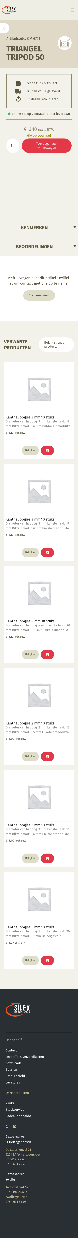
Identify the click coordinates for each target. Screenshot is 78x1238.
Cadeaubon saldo (18, 1116)
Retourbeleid (15, 1076)
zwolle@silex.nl (17, 1197)
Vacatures (13, 1082)
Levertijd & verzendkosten (25, 1057)
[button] (47, 450)
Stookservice (15, 1110)
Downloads (13, 1063)
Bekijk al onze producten (54, 344)
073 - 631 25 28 (16, 1164)
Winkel (10, 1103)
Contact (11, 1050)
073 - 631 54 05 (16, 1202)
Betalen (11, 1069)
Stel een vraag (39, 295)
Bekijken (30, 450)
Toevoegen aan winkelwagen (47, 145)
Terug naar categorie (65, 43)
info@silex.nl (15, 1159)
